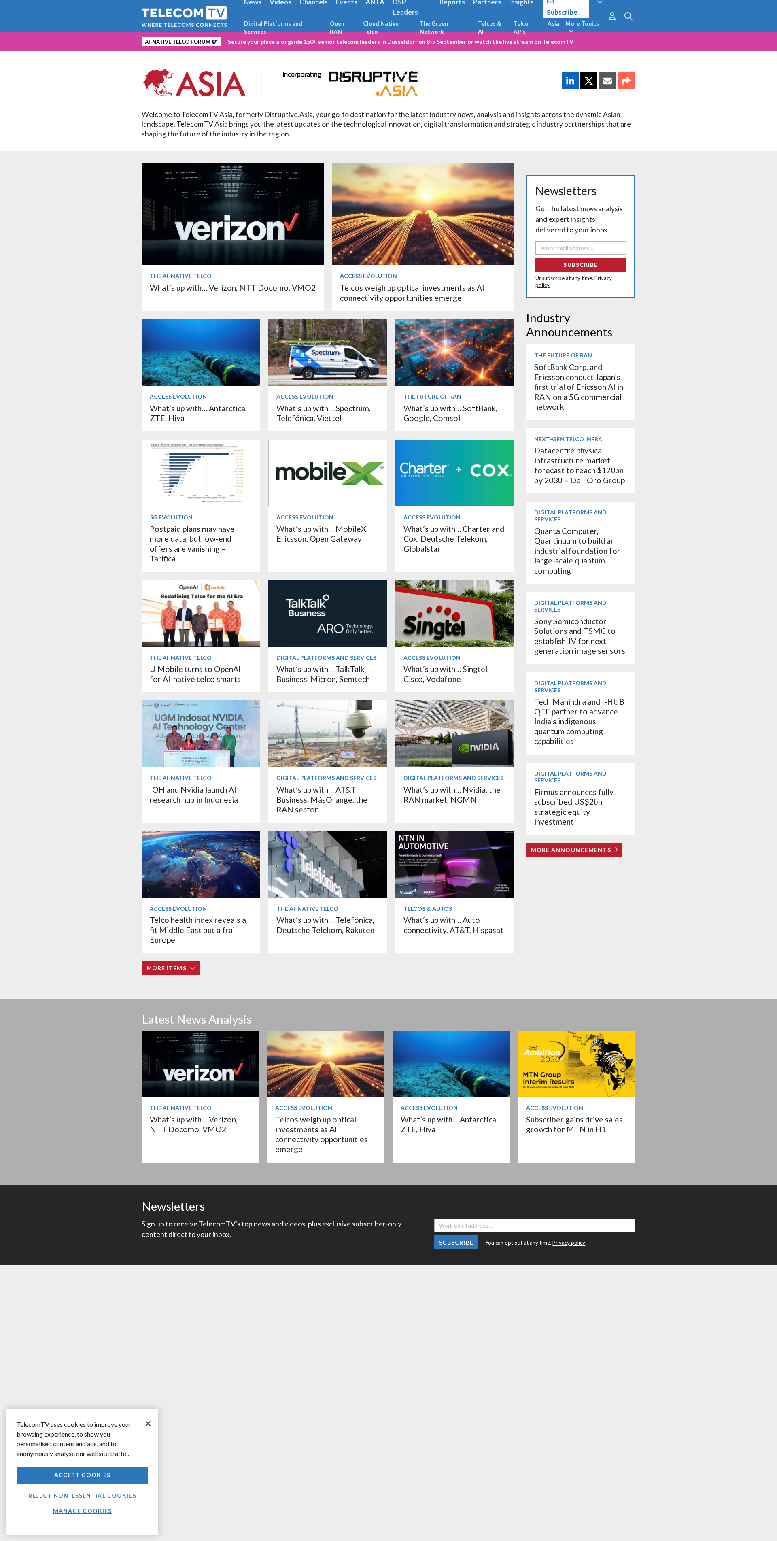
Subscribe (580, 264)
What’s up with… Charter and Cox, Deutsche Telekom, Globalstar (453, 538)
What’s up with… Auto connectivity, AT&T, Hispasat (453, 924)
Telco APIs (521, 27)
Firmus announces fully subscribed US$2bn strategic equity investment (574, 806)
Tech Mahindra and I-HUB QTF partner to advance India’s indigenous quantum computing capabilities (579, 721)
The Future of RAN (432, 396)
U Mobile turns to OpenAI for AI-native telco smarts (195, 673)
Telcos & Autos (427, 908)
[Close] (148, 1424)
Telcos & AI (489, 27)
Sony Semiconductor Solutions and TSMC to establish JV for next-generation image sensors (579, 635)
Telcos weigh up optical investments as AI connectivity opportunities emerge (412, 292)
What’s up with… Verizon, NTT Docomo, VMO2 (233, 287)
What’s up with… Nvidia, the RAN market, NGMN (452, 794)
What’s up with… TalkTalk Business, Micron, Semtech (323, 673)
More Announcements (571, 849)
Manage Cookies (82, 1510)
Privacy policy (568, 1242)
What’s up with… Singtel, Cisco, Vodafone (446, 673)
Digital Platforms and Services (273, 27)
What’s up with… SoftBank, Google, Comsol (450, 413)
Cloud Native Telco (381, 27)
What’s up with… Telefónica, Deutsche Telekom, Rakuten (325, 924)
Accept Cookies (82, 1474)
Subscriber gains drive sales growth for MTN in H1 (574, 1124)
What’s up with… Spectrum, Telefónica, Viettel (323, 413)
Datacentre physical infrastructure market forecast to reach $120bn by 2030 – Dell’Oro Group (579, 465)
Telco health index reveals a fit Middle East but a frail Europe (198, 929)
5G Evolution (171, 517)
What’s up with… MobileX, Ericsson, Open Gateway (322, 533)
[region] (82, 1472)
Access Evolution (368, 275)
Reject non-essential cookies (82, 1495)
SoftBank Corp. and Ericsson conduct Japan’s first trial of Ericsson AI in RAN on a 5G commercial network (578, 386)
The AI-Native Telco (181, 275)
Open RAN (337, 27)
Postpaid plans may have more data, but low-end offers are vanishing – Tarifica (192, 543)
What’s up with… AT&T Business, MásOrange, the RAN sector (321, 799)
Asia (553, 23)
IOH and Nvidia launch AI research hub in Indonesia (194, 794)
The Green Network (434, 27)
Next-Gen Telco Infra (568, 439)
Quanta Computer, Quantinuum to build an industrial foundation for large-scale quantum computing (577, 550)
